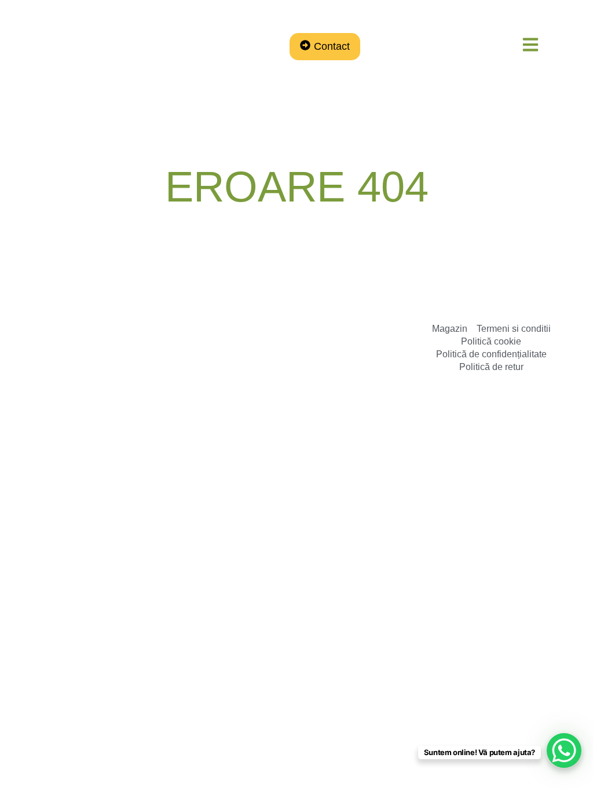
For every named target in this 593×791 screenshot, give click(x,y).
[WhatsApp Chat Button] (564, 750)
